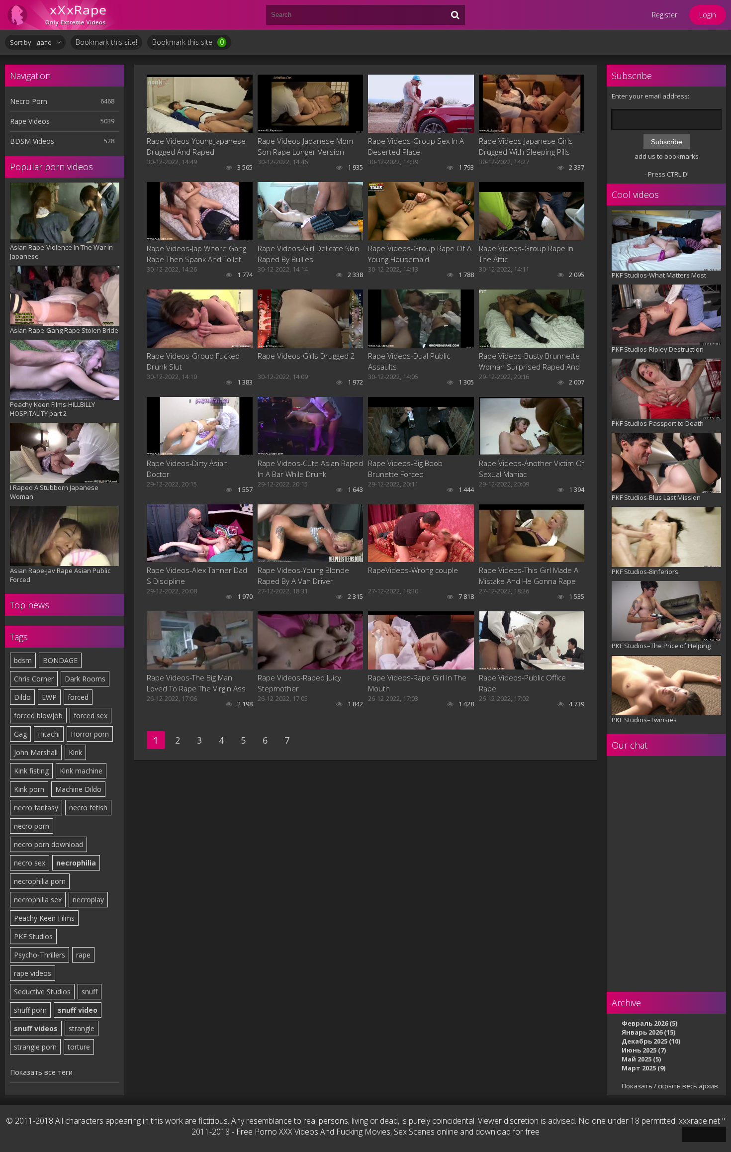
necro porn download (48, 844)
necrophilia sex (38, 899)
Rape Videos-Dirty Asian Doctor (187, 468)
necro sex (29, 862)
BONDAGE (60, 660)
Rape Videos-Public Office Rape (522, 682)
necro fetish (88, 807)
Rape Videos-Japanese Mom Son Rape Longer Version (305, 146)
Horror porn (90, 734)
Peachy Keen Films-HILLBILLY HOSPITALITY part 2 (52, 409)
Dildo (22, 697)
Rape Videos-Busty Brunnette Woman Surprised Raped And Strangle (529, 361)
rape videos (32, 973)
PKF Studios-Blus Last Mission (656, 497)
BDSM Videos (32, 141)
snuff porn (30, 1010)
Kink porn (29, 789)
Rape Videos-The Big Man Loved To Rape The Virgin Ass (196, 682)
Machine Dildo (78, 789)
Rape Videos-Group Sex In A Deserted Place (416, 146)
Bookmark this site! (106, 42)
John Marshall (36, 752)
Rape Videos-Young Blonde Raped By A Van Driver (303, 575)
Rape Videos (30, 121)
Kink (75, 752)
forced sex (90, 715)
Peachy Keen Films (44, 918)
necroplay (88, 899)
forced (78, 697)
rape (83, 955)
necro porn (31, 826)
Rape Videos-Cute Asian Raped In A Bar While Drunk (310, 468)
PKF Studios (33, 936)
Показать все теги (41, 1072)
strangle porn (35, 1047)
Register (664, 14)
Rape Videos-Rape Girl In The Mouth (417, 682)
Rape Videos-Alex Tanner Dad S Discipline (197, 575)
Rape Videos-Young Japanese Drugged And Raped (196, 146)
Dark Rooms (85, 678)
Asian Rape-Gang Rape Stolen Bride (64, 330)
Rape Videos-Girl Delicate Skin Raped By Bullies (308, 253)
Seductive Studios (42, 991)
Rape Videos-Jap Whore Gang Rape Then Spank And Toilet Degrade (196, 254)
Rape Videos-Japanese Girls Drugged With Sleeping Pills (526, 146)
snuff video (77, 1010)
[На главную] (64, 15)
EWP (49, 697)
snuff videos (36, 1028)
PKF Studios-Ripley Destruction (658, 349)
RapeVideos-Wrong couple (413, 570)
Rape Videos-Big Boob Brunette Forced (405, 468)
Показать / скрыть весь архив (670, 1085)
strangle (81, 1028)
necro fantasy (36, 807)
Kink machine (81, 770)
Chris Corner (34, 678)
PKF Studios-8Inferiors (645, 571)
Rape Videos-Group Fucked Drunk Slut (193, 361)
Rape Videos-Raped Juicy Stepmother (299, 682)
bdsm (23, 660)
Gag (20, 734)
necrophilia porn (40, 881)
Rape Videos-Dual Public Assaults (409, 361)
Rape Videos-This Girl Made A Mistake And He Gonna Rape (528, 575)
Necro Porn (28, 101)
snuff (89, 991)
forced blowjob (38, 715)
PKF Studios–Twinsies (644, 719)
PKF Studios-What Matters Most (659, 275)
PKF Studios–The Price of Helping (661, 645)
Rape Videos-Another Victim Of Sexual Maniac (531, 468)
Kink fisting (31, 770)
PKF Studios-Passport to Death (658, 423)
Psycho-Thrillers (39, 955)
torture (79, 1047)
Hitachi (49, 734)
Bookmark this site (188, 42)
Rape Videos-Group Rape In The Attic (526, 253)
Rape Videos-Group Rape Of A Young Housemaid (419, 253)
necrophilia (76, 862)
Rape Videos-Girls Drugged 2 (306, 356)
